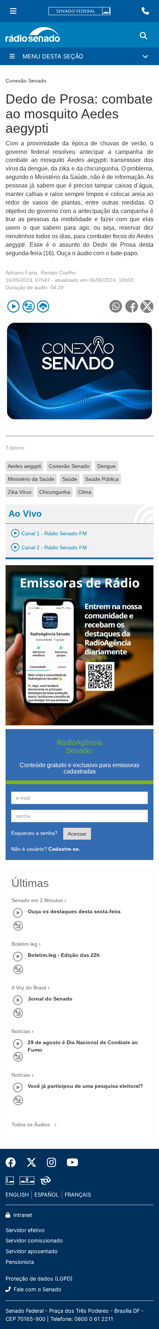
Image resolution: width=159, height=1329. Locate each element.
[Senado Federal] (79, 11)
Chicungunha (54, 492)
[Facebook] (13, 1162)
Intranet (22, 1215)
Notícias (20, 1031)
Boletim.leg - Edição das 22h (64, 955)
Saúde (69, 479)
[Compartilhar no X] (147, 306)
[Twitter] (31, 1162)
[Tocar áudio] (13, 306)
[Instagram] (51, 1162)
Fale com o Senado (36, 1289)
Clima (84, 492)
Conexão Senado (69, 466)
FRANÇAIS (78, 1194)
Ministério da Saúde (31, 479)
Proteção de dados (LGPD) (39, 1278)
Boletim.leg (24, 944)
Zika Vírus (19, 492)
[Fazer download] (43, 306)
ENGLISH (17, 1194)
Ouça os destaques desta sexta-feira (74, 911)
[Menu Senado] (13, 11)
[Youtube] (69, 1162)
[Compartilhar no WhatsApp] (115, 306)
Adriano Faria (21, 273)
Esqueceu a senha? (34, 833)
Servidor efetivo (25, 1230)
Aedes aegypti (24, 466)
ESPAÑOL (46, 1194)
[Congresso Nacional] (27, 1180)
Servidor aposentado (32, 1251)
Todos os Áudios (31, 1124)
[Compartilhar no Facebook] (131, 306)
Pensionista (20, 1262)
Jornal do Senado (50, 999)
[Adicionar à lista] (28, 306)
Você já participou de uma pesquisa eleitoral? (85, 1086)
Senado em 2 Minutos (37, 900)
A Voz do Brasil (28, 988)
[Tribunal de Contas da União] (44, 1180)
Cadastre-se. (64, 849)
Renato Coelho (58, 273)
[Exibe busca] (143, 36)
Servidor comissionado (34, 1240)
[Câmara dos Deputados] (11, 1180)
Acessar (77, 834)
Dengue (106, 466)
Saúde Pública (102, 479)
